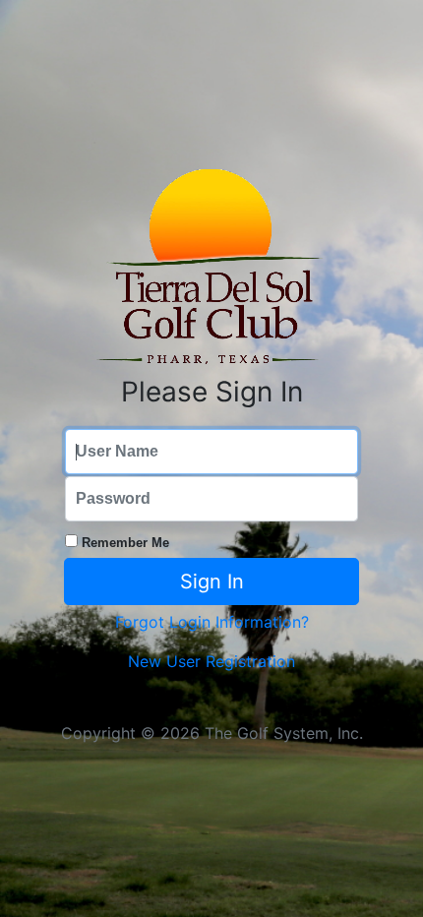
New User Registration (211, 661)
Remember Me (125, 542)
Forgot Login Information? (212, 622)
